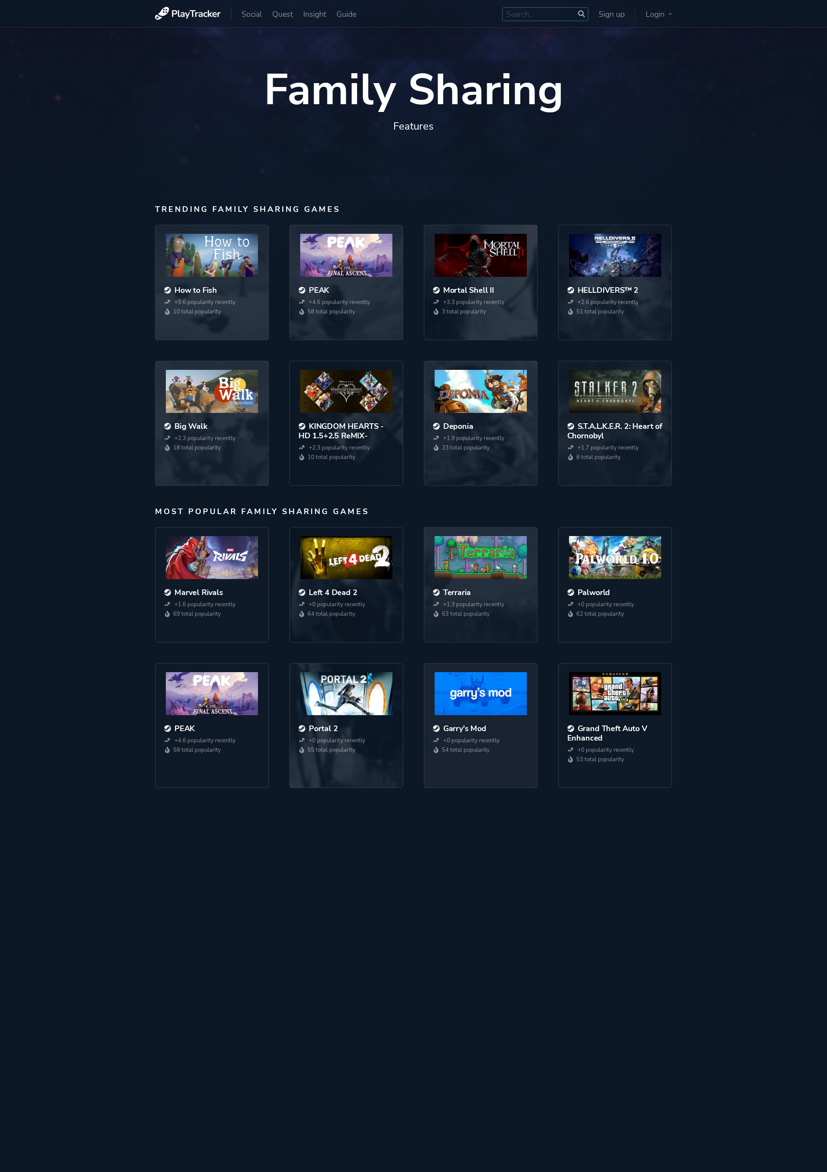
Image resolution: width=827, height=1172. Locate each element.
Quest (282, 14)
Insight (314, 14)
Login (656, 14)
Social (252, 14)
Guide (346, 14)
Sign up (612, 14)
